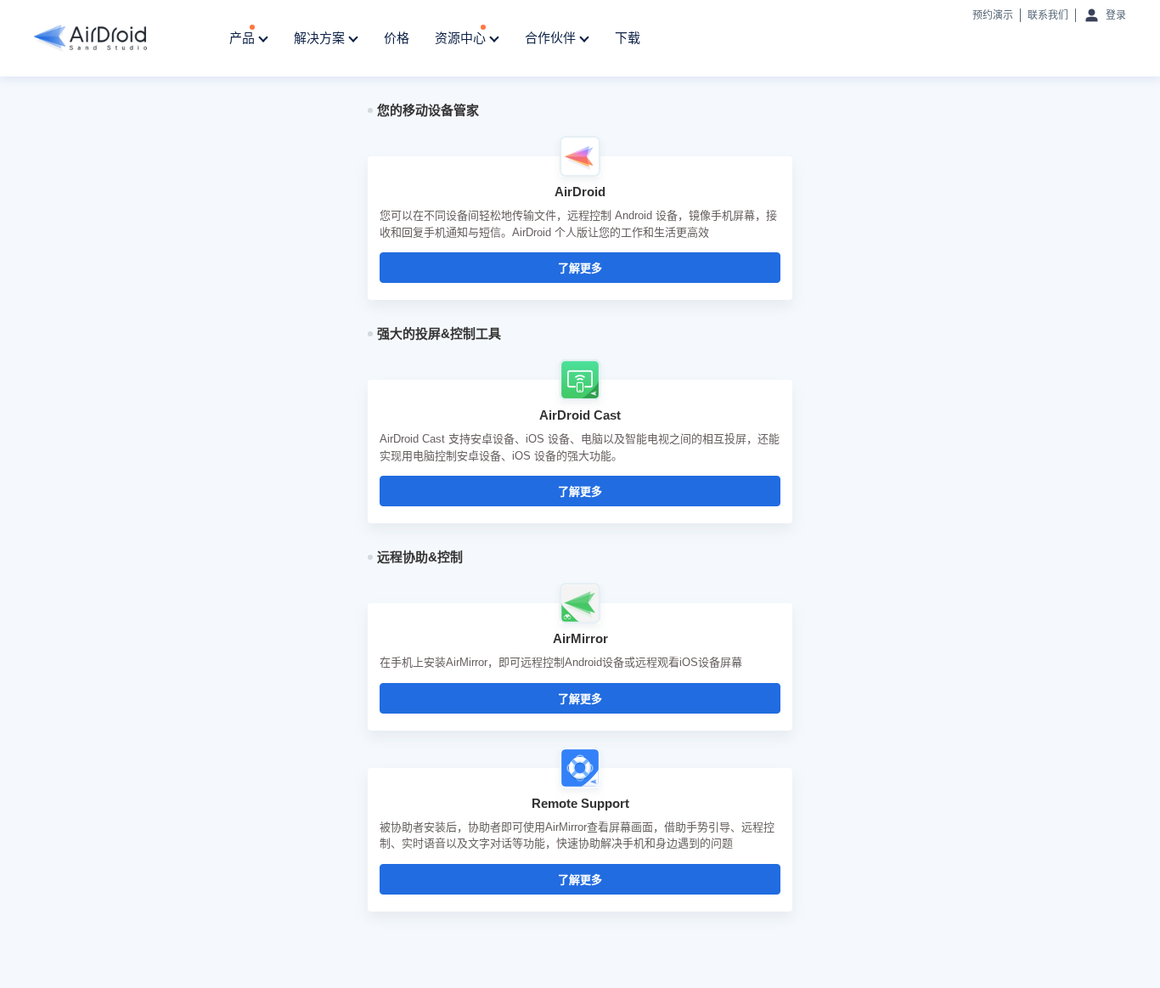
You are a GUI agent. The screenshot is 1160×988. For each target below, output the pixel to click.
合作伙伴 (552, 38)
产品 (243, 38)
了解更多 (580, 268)
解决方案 (321, 38)
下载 (627, 38)
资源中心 (462, 38)
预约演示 (992, 15)
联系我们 (1048, 15)
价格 (396, 38)
